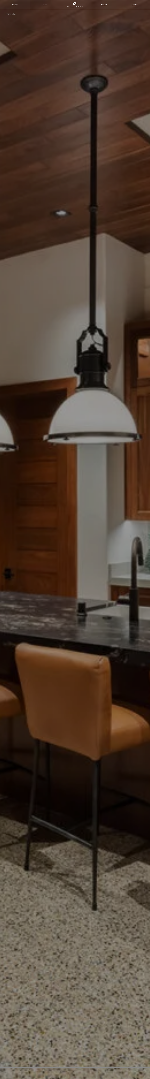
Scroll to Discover (9, 1073)
